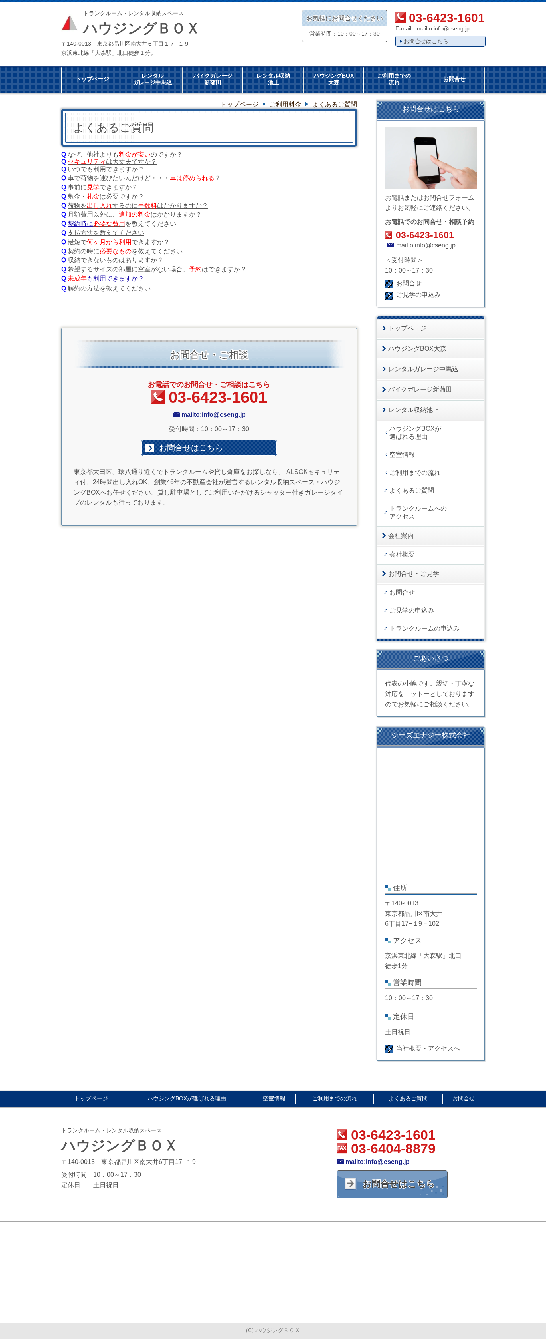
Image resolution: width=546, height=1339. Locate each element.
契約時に (80, 223)
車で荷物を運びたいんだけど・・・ (119, 178)
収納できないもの (93, 260)
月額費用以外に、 (93, 214)
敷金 (74, 196)
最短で (77, 242)
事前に (77, 187)
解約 (74, 288)
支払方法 (80, 232)
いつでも (80, 169)
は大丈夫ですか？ (112, 161)
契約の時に (84, 251)
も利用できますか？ (115, 278)
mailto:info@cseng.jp (443, 28)
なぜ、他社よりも (125, 154)
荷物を (77, 205)
